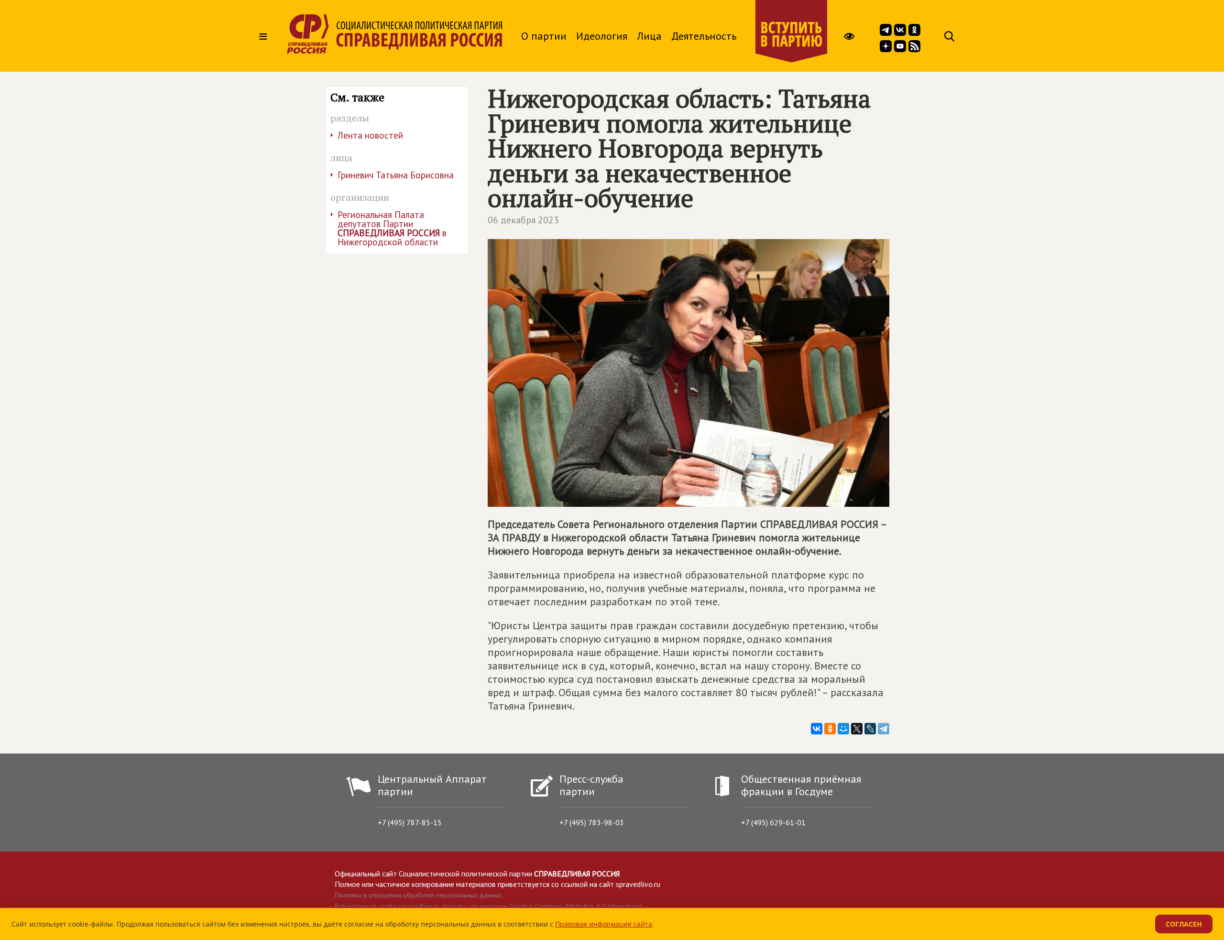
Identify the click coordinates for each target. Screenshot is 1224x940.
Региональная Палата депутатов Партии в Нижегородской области (392, 228)
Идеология (601, 36)
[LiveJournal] (870, 728)
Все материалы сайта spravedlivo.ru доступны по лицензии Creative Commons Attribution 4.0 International (489, 906)
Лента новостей (370, 135)
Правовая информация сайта (603, 924)
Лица (649, 36)
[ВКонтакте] (816, 728)
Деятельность (703, 36)
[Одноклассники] (830, 728)
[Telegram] (883, 728)
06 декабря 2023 (523, 220)
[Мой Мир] (843, 728)
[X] (857, 728)
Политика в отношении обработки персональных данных (418, 895)
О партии (544, 36)
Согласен (1184, 924)
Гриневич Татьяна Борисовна (396, 175)
